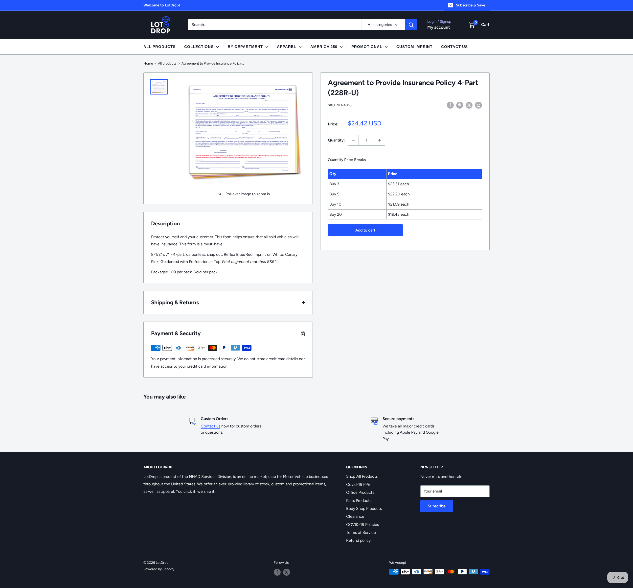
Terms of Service (361, 532)
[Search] (411, 24)
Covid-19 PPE (358, 484)
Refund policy (358, 540)
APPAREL (286, 47)
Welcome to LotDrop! (161, 5)
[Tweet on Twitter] (469, 105)
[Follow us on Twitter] (286, 572)
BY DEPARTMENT (245, 47)
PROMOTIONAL (366, 47)
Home (148, 63)
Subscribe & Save (470, 5)
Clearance (355, 516)
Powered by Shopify (158, 569)
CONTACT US (454, 47)
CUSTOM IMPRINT (414, 47)
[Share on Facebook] (450, 105)
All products (167, 63)
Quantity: (336, 140)
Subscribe (437, 506)
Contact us (210, 426)
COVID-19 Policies (362, 524)
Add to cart (365, 230)
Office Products (360, 492)
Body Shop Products (364, 508)
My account (438, 27)
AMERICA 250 (323, 47)
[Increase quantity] (379, 140)
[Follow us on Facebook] (277, 572)
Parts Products (358, 500)
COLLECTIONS (199, 47)
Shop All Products (362, 476)
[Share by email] (478, 105)
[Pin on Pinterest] (459, 105)
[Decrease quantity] (353, 140)
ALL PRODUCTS (159, 47)
